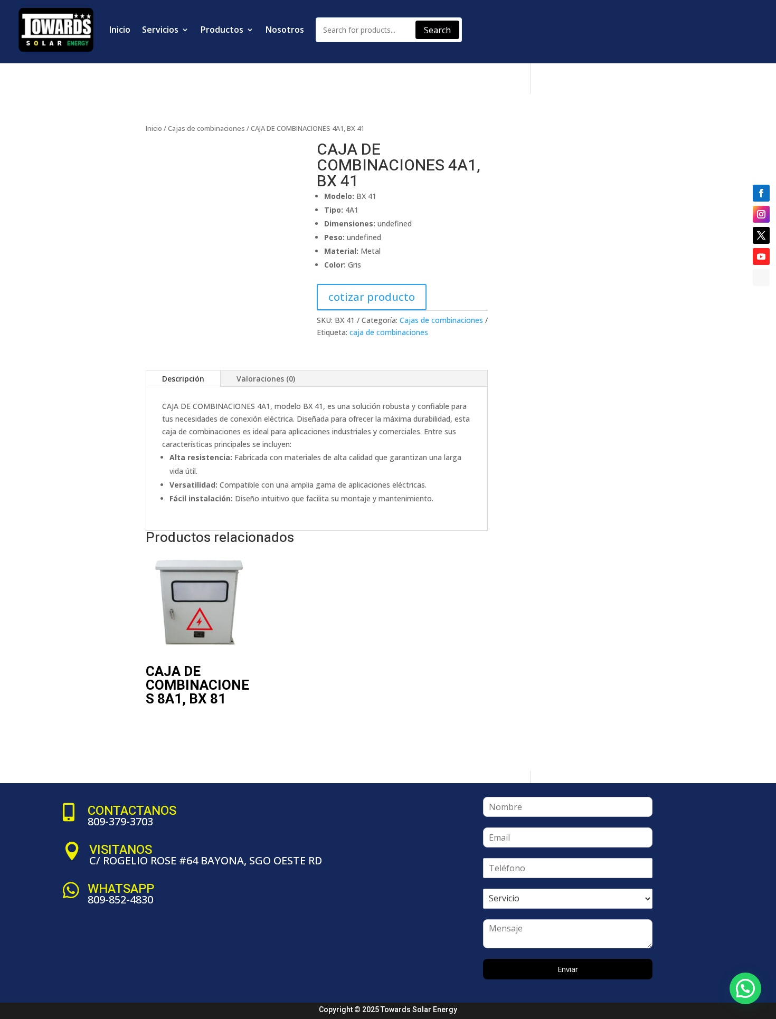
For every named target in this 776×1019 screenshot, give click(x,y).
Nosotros (285, 29)
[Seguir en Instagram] (761, 214)
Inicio (119, 29)
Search (437, 30)
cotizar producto (371, 297)
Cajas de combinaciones (206, 128)
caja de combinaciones (388, 332)
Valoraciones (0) (265, 379)
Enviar (567, 969)
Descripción (183, 379)
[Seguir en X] (761, 235)
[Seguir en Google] (761, 277)
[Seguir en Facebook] (761, 193)
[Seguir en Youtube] (761, 256)
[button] (299, 158)
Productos (222, 29)
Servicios (160, 29)
